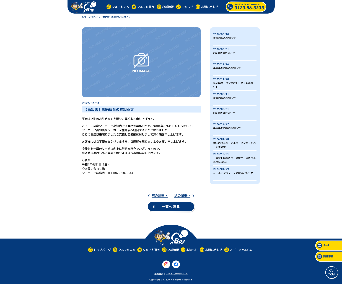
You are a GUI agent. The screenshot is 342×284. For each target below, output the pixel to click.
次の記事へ (182, 195)
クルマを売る (120, 7)
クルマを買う (145, 7)
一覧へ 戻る (171, 206)
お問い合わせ (209, 7)
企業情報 (158, 273)
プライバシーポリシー (177, 273)
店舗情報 (168, 7)
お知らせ (187, 7)
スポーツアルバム (241, 250)
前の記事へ (160, 195)
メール (326, 245)
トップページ (102, 250)
